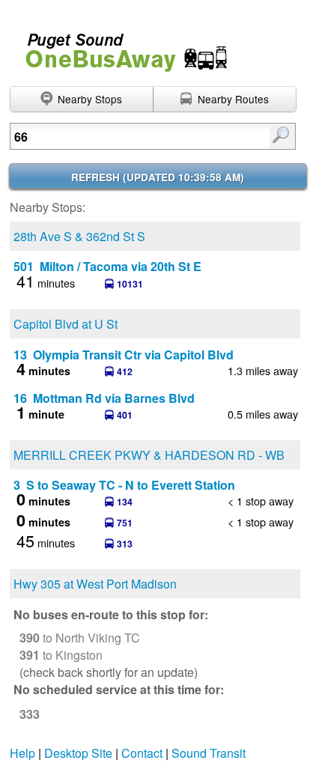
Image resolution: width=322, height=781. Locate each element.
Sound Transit (208, 753)
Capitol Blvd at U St (65, 323)
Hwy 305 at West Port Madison (95, 583)
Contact (141, 753)
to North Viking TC (79, 637)
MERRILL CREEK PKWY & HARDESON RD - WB (149, 455)
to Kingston (61, 654)
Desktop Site (78, 753)
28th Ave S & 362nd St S (79, 236)
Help (22, 753)
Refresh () (157, 177)
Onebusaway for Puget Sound (120, 46)
